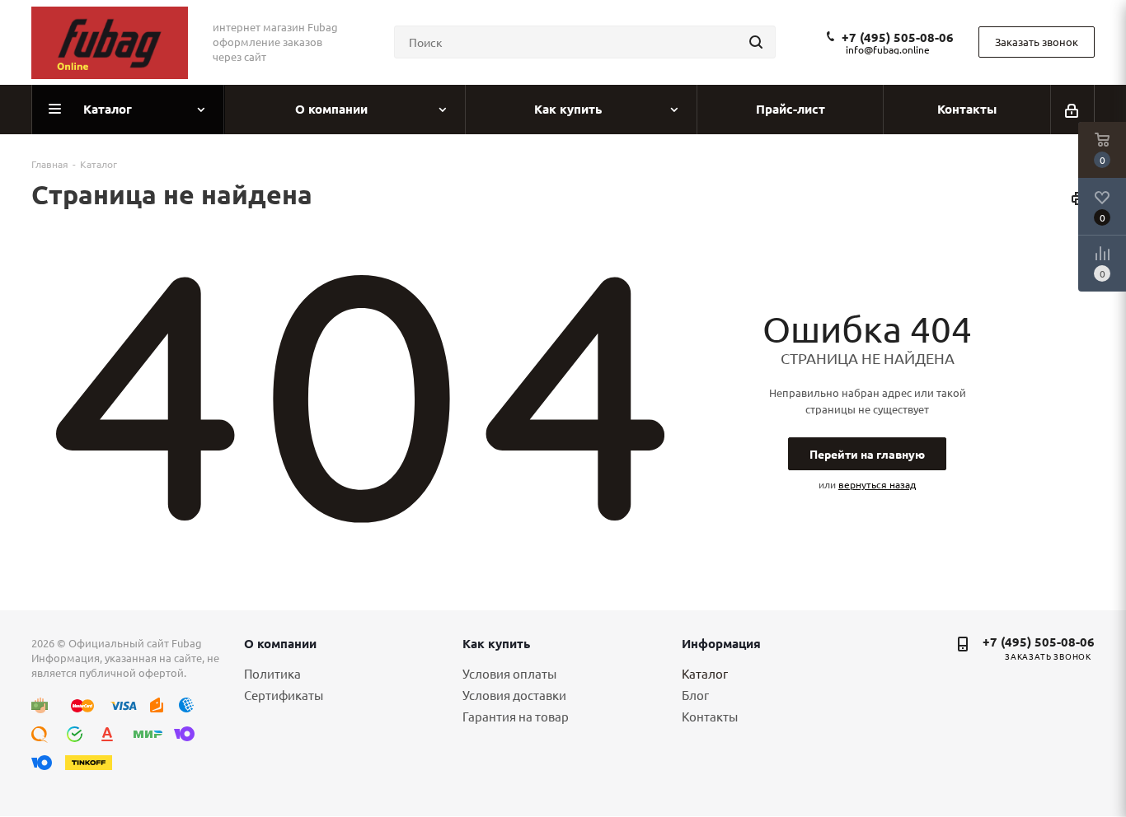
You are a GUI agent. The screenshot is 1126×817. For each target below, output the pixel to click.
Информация (721, 643)
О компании (280, 643)
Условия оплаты (509, 673)
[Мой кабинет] (1073, 109)
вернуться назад (877, 484)
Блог (695, 695)
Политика (272, 673)
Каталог (705, 673)
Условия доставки (514, 695)
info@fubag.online (888, 49)
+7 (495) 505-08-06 (898, 37)
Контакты (710, 716)
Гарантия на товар (515, 716)
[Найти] (756, 42)
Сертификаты (283, 695)
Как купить (496, 643)
